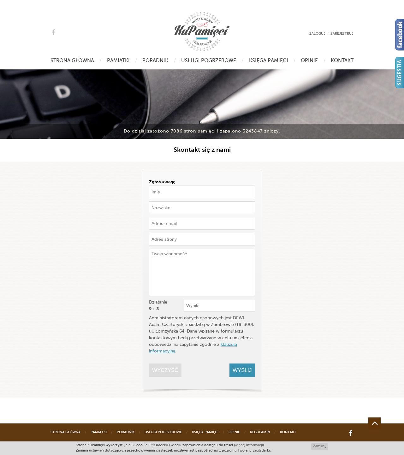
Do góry (374, 423)
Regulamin (260, 432)
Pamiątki (118, 60)
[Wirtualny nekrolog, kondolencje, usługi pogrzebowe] (202, 31)
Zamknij (319, 446)
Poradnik (155, 60)
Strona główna (72, 60)
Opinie (309, 60)
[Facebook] (399, 34)
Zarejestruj (342, 34)
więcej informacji (249, 445)
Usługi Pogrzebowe (208, 60)
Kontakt (342, 60)
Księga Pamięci (268, 60)
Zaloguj (317, 34)
